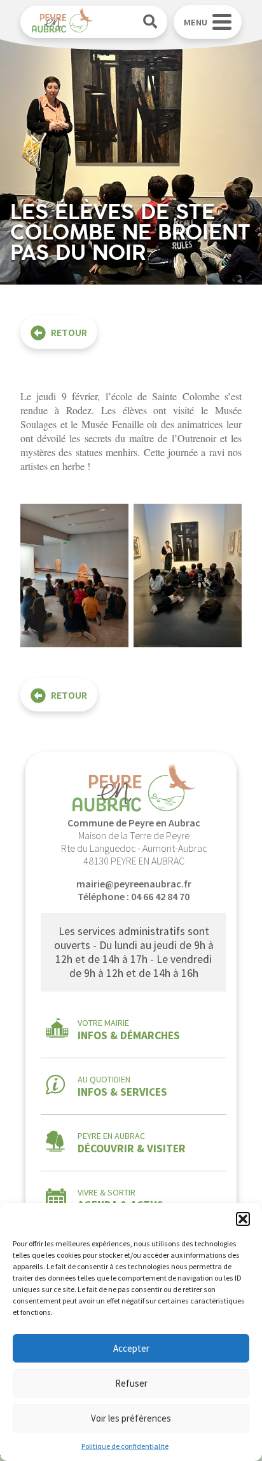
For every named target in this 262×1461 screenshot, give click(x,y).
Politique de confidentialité (125, 1446)
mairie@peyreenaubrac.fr (133, 883)
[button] (243, 1219)
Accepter (131, 1348)
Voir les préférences (131, 1418)
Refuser (131, 1383)
